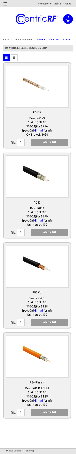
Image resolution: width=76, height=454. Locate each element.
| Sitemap (29, 451)
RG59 (37, 202)
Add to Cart (49, 142)
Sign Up (67, 3)
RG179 (37, 112)
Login (56, 3)
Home (6, 39)
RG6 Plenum (37, 382)
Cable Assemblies (23, 39)
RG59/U (37, 292)
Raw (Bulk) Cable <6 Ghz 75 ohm (53, 39)
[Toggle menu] (5, 6)
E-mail (39, 130)
